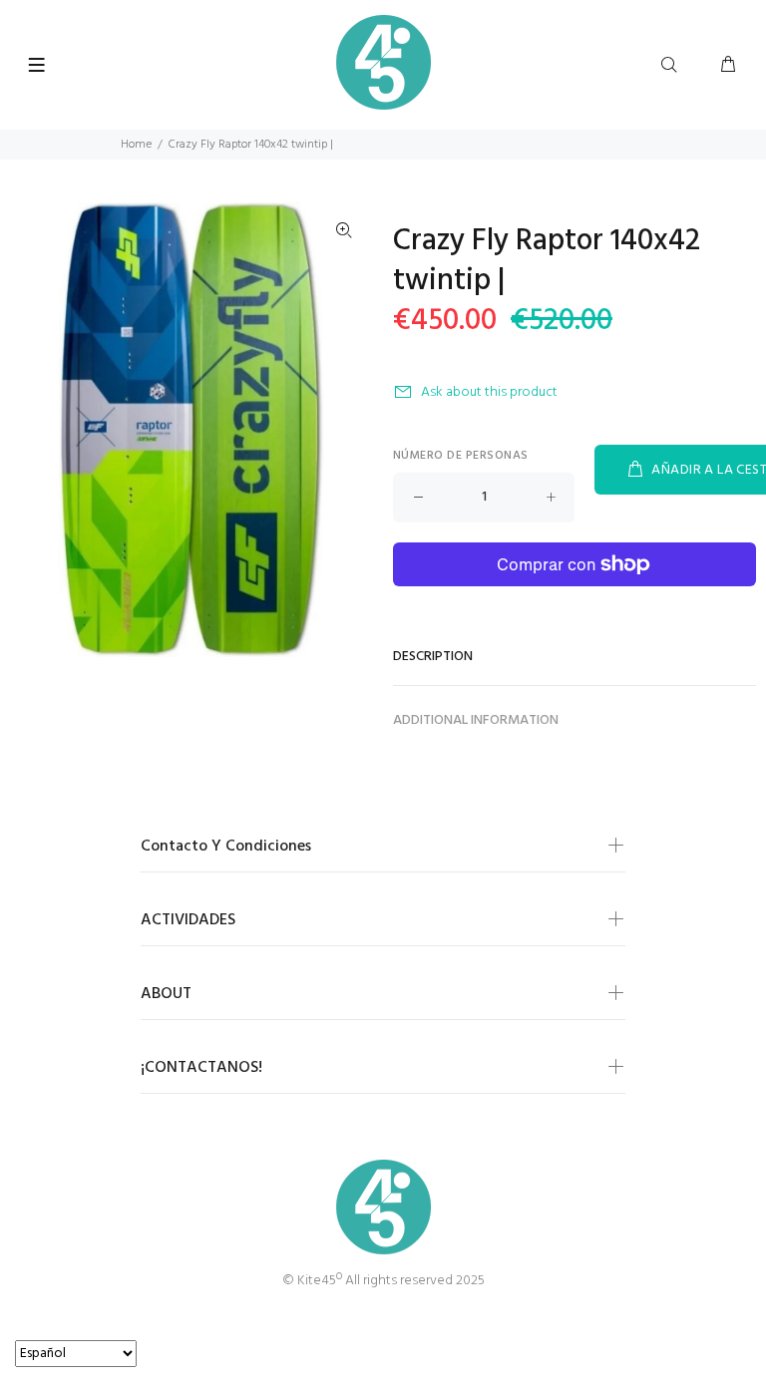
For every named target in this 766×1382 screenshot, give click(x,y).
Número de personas (461, 456)
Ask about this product (489, 392)
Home (136, 145)
